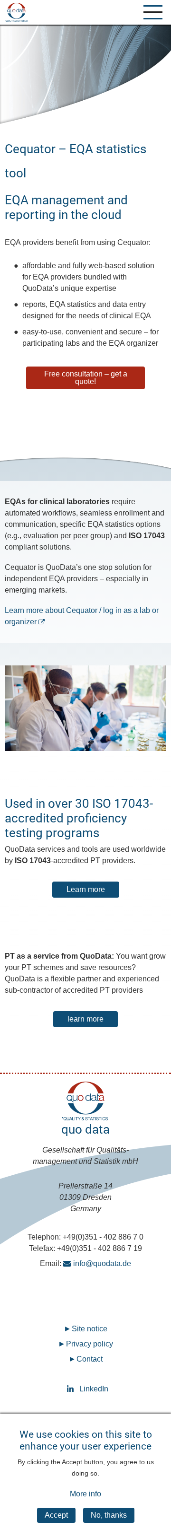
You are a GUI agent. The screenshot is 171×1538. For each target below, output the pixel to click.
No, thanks (109, 1515)
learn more (85, 1019)
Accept (56, 1515)
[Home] (16, 12)
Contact (89, 1359)
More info (85, 1494)
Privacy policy (89, 1344)
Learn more (85, 889)
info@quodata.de (102, 1263)
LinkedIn (86, 1389)
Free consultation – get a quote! (85, 377)
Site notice (89, 1329)
